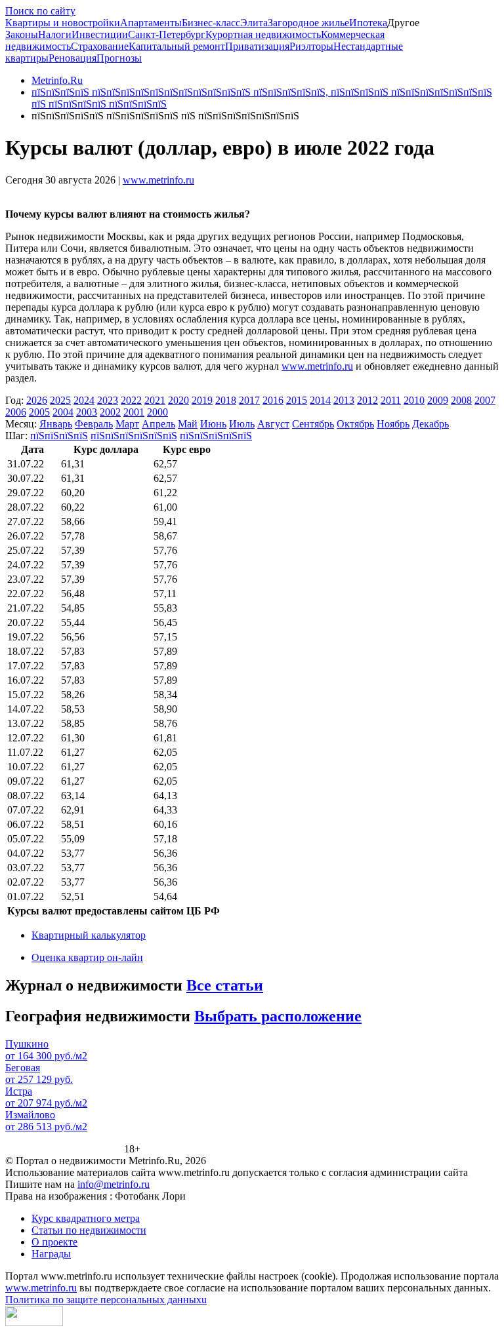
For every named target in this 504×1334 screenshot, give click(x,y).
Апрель (158, 423)
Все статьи (224, 985)
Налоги (55, 34)
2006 (15, 412)
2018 (225, 400)
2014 (320, 400)
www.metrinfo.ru (158, 180)
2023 (107, 400)
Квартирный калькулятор (89, 935)
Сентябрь (313, 423)
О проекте (54, 1241)
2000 (157, 412)
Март (127, 423)
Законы (21, 34)
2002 (110, 412)
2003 (86, 412)
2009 (437, 400)
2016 (273, 400)
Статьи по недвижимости (89, 1230)
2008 (461, 400)
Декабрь (430, 423)
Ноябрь (393, 423)
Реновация (72, 58)
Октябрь (355, 423)
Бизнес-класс (211, 22)
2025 (60, 400)
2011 (391, 400)
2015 (296, 400)
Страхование (100, 46)
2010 (414, 400)
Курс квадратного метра (86, 1218)
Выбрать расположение (278, 1016)
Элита (254, 22)
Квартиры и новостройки (62, 22)
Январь (55, 423)
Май (188, 423)
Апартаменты (151, 22)
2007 (484, 400)
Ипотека (368, 22)
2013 (343, 400)
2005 (39, 412)
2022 (131, 400)
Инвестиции (100, 34)
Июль (242, 423)
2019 (202, 400)
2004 (63, 412)
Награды (51, 1253)
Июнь (213, 423)
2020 (178, 400)
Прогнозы (119, 58)
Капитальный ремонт (177, 46)
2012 (367, 400)
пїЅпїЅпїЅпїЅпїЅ (216, 435)
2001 (133, 412)
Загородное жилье (308, 22)
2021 (154, 400)
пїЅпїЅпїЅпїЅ (59, 435)
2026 (36, 400)
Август (273, 423)
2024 (84, 400)
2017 (249, 400)
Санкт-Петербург (166, 34)
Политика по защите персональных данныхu (106, 1299)
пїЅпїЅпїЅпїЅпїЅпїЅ (134, 435)
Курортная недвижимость (263, 34)
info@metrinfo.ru (113, 1184)
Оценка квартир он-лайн (87, 957)
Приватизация (257, 46)
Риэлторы (311, 46)
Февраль (94, 423)
